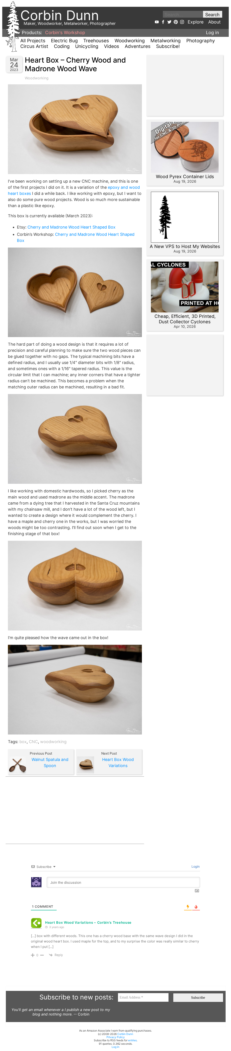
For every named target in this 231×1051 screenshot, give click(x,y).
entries (132, 1040)
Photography (200, 40)
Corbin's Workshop (65, 32)
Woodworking (130, 40)
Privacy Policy (115, 1037)
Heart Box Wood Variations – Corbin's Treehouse (88, 922)
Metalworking (165, 40)
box (23, 741)
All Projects (32, 40)
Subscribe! (168, 46)
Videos (111, 46)
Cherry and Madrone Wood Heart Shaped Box (72, 227)
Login (195, 866)
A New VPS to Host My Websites (185, 246)
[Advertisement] (75, 810)
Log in (212, 32)
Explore (196, 22)
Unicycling (86, 46)
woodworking (53, 741)
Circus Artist (34, 46)
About (214, 22)
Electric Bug (64, 40)
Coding (62, 46)
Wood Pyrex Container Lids (185, 176)
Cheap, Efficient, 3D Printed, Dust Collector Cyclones (185, 319)
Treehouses (96, 40)
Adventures (137, 46)
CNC (33, 741)
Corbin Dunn (125, 1034)
